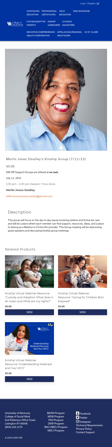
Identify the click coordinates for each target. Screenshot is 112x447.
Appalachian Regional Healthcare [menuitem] (69, 34)
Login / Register (88, 3)
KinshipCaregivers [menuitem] (54, 23)
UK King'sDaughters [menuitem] (68, 23)
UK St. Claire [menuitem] (91, 32)
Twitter (83, 417)
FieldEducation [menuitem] (65, 13)
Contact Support (85, 432)
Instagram (85, 421)
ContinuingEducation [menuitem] (33, 13)
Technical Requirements (89, 425)
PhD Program (56, 420)
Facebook (85, 413)
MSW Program (56, 416)
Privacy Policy (84, 428)
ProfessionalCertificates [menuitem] (49, 13)
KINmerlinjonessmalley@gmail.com (29, 196)
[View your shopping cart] (98, 3)
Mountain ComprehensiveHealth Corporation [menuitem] (41, 34)
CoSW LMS (17, 438)
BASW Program (56, 413)
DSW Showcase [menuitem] (81, 11)
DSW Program (56, 423)
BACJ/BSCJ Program (56, 427)
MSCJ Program (56, 430)
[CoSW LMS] (15, 24)
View (29, 312)
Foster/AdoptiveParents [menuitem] (36, 23)
